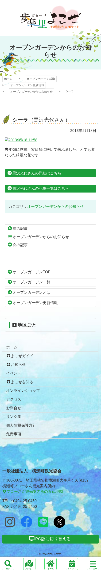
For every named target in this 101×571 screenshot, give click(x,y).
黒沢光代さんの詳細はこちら (36, 173)
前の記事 (20, 229)
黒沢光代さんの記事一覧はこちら (40, 188)
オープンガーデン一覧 (31, 282)
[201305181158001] (21, 140)
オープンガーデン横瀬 (50, 18)
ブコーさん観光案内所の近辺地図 (35, 492)
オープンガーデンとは (31, 292)
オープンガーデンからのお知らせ (31, 91)
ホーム (8, 79)
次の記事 (20, 245)
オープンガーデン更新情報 (27, 85)
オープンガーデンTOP (31, 272)
